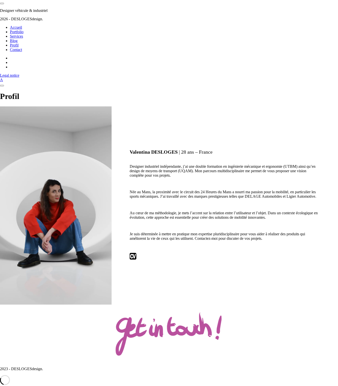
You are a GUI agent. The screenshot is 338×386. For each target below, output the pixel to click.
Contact (16, 50)
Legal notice (9, 75)
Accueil (16, 27)
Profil (14, 45)
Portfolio (17, 32)
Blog (14, 41)
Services (16, 36)
